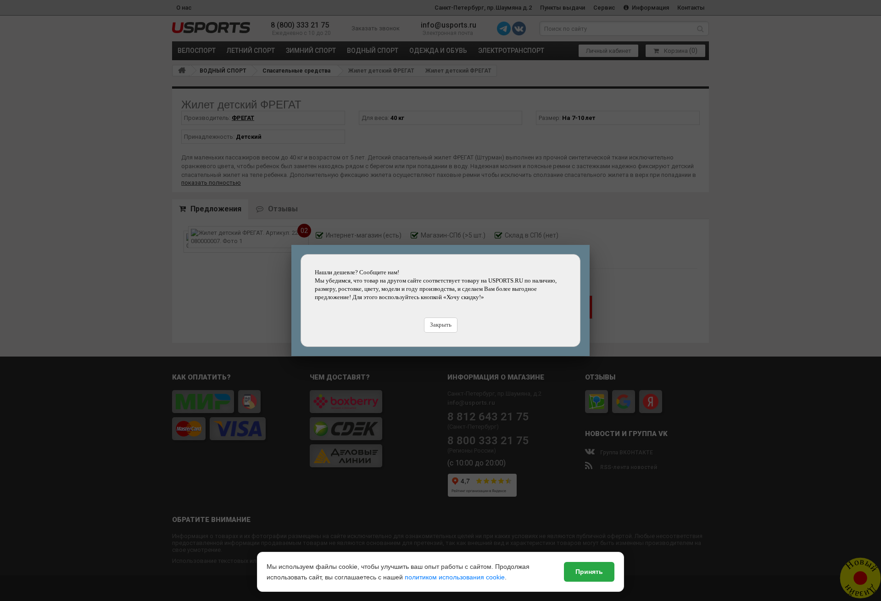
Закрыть (441, 324)
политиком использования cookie (455, 577)
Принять (589, 571)
